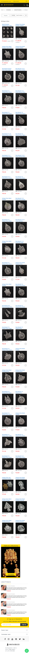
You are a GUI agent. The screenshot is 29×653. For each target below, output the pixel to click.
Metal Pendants (17, 9)
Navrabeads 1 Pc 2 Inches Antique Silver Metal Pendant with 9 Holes (20, 91)
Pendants (8, 9)
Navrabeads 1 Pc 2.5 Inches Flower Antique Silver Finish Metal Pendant (21, 69)
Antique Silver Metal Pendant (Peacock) (20, 499)
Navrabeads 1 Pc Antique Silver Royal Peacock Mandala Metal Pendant (6, 392)
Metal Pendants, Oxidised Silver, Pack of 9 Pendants (7, 25)
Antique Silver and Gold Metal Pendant (6, 478)
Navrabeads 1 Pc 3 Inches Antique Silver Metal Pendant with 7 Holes (7, 156)
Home (2, 9)
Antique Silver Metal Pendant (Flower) (6, 521)
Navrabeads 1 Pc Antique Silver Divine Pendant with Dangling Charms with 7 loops (7, 91)
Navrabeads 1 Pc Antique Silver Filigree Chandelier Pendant (7, 327)
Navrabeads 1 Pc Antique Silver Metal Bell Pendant (20, 306)
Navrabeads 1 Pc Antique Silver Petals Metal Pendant (6, 456)
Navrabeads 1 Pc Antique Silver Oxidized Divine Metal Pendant (20, 392)
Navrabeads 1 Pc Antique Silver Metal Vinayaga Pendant (20, 177)
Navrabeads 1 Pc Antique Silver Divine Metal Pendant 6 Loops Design (7, 263)
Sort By (13, 15)
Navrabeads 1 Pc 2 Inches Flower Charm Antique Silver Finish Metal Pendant (20, 456)
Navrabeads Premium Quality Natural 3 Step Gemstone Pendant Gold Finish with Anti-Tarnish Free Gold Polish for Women (17, 588)
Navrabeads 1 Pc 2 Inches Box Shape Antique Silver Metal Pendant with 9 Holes (20, 242)
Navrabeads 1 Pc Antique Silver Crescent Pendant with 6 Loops (7, 349)
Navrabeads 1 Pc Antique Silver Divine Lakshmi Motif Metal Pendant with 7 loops (20, 285)
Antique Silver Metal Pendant (6, 199)
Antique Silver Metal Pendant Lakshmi (20, 47)
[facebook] (5, 639)
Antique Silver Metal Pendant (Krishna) (20, 521)
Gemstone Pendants (11, 586)
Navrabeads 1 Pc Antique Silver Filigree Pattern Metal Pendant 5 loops (21, 134)
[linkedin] (23, 639)
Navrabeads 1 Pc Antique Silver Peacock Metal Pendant (21, 113)
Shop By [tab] (5, 15)
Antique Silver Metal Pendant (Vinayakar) (20, 478)
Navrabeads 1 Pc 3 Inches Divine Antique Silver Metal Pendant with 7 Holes (7, 177)
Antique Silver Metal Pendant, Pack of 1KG (7, 47)
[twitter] (20, 639)
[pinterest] (16, 639)
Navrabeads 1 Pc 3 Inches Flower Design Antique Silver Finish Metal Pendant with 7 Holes (20, 199)
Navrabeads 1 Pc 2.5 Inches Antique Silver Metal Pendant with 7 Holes (20, 156)
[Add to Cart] (12, 41)
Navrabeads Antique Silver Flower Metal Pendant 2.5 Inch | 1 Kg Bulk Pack (7, 69)
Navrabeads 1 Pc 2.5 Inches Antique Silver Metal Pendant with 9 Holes (7, 134)
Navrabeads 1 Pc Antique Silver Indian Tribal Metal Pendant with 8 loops (7, 113)
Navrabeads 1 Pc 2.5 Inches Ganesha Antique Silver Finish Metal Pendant (20, 220)
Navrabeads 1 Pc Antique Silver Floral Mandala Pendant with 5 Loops (7, 413)
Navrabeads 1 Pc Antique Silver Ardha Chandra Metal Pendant (7, 435)
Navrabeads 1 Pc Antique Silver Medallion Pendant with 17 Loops (20, 327)
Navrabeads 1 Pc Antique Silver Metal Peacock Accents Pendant (20, 435)
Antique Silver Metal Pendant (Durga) (6, 499)
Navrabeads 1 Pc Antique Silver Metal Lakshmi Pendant (6, 220)
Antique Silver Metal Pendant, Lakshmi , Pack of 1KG (20, 25)
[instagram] (8, 639)
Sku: (3, 38)
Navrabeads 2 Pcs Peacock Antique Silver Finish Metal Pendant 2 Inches (7, 306)
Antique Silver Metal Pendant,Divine (20, 263)
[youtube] (12, 639)
